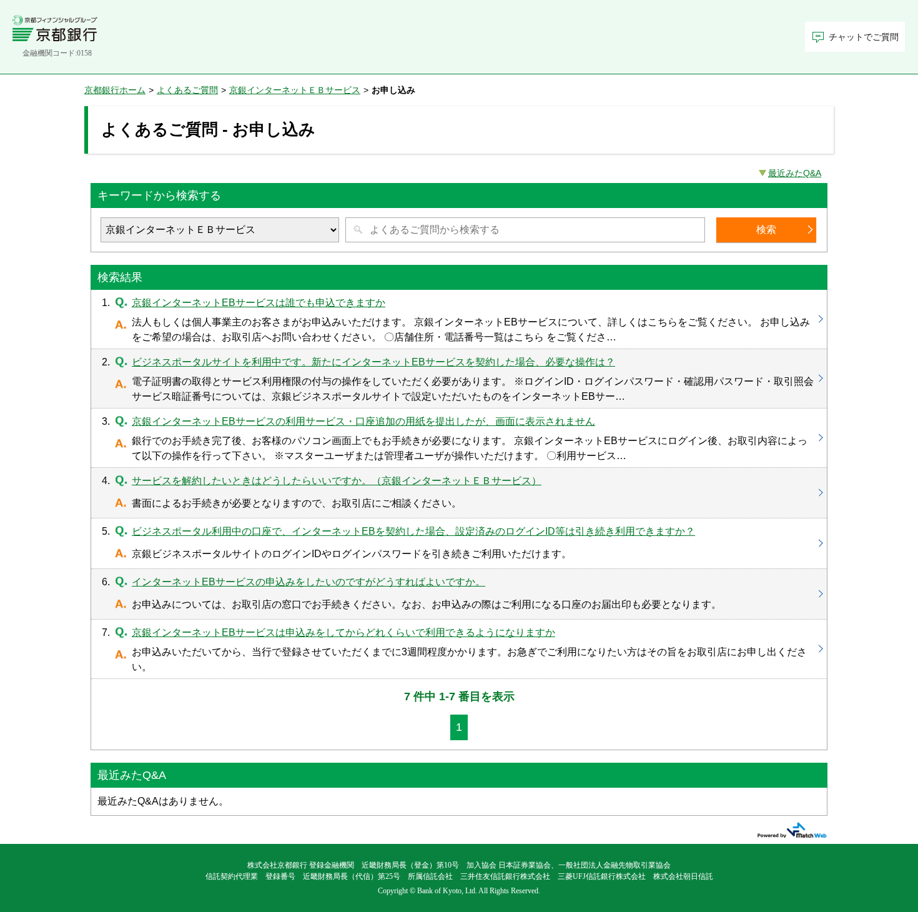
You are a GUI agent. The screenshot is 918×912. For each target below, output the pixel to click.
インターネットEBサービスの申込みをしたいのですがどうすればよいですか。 (459, 594)
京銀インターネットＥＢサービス (294, 90)
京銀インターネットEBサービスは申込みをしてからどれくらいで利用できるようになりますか (459, 649)
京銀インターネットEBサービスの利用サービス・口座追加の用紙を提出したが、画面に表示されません (459, 438)
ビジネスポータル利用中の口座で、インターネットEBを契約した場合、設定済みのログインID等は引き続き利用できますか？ (459, 543)
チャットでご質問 (864, 37)
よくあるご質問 (187, 90)
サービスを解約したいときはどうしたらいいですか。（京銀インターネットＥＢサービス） (459, 493)
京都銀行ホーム (115, 90)
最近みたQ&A (794, 173)
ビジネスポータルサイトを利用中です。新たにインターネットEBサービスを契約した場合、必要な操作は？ (459, 378)
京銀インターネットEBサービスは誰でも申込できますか (459, 319)
